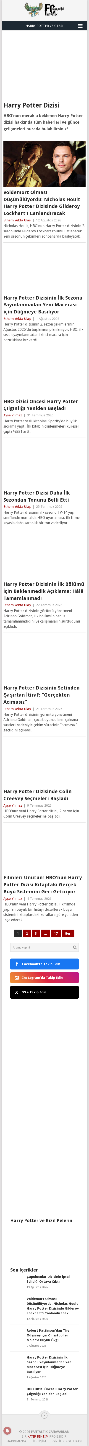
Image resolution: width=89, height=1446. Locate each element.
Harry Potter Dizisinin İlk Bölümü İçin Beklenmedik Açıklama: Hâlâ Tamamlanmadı (43, 591)
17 (56, 933)
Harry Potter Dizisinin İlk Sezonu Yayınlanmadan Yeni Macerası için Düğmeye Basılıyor (42, 305)
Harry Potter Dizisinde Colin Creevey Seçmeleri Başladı (37, 795)
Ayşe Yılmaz (12, 415)
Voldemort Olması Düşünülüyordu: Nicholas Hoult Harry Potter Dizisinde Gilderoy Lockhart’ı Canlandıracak (41, 203)
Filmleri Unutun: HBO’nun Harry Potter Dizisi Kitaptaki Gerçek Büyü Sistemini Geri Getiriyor (42, 885)
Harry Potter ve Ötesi (44, 26)
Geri (68, 933)
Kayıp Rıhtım (37, 1436)
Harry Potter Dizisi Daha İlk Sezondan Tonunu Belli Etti (36, 496)
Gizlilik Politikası (67, 1441)
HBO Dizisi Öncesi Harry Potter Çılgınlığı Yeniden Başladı (40, 405)
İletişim (39, 1441)
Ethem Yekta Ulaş (17, 220)
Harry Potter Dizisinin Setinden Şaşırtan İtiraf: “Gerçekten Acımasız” (41, 695)
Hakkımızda (16, 1441)
